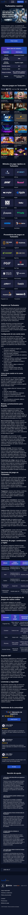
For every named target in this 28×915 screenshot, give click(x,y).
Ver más (14, 766)
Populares (3, 89)
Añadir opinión (14, 719)
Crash (15, 89)
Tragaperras (22, 89)
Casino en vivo (9, 89)
